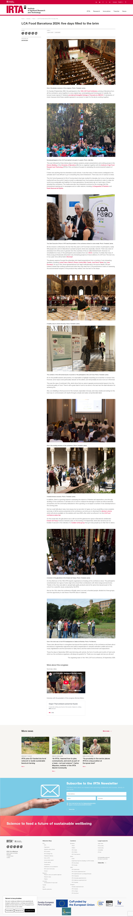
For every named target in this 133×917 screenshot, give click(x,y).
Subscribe (72, 809)
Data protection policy (89, 803)
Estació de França (52, 520)
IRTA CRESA (74, 852)
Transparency (47, 864)
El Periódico (105, 186)
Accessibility (100, 850)
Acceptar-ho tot (30, 910)
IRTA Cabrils (74, 850)
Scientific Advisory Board (49, 849)
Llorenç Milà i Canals (85, 262)
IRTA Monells (74, 865)
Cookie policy (101, 847)
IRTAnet (99, 852)
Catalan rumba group (78, 523)
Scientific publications (47, 889)
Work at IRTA (47, 858)
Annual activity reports (49, 860)
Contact (115, 2)
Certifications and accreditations (51, 866)
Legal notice (100, 843)
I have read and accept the (82, 803)
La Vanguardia (96, 186)
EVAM (73, 858)
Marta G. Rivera (73, 262)
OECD (90, 253)
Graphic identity (47, 862)
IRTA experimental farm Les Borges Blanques (81, 873)
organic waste (50, 32)
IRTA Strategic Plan (48, 853)
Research (96, 11)
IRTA (88, 11)
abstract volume (107, 511)
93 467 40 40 (10, 856)
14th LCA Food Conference (89, 91)
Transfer (116, 11)
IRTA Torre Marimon (76, 854)
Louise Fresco (63, 262)
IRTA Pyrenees (75, 882)
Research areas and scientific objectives (52, 874)
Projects (46, 879)
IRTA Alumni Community (49, 868)
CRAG (73, 845)
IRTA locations (47, 851)
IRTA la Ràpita (75, 891)
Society (28, 18)
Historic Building (52, 165)
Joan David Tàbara (98, 262)
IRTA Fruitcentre (75, 875)
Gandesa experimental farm (78, 886)
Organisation (46, 847)
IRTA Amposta (75, 888)
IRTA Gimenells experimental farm (79, 878)
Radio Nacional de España (55, 188)
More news (106, 731)
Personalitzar (9, 910)
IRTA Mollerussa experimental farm (79, 880)
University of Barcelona (68, 165)
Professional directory (48, 855)
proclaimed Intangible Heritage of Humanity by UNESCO (86, 95)
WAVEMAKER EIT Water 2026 (50, 882)
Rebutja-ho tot (19, 910)
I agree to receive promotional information (79, 805)
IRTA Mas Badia (75, 863)
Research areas (47, 876)
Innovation (107, 11)
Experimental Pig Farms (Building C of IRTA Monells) (83, 860)
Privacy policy (101, 845)
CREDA (73, 847)
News (124, 11)
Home (22, 18)
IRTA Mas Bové (75, 893)
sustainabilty (57, 32)
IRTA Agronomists (75, 869)
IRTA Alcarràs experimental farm (79, 871)
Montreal (69, 257)
